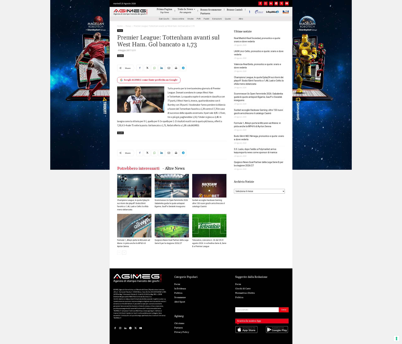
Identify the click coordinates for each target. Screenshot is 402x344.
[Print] (176, 68)
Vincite (190, 18)
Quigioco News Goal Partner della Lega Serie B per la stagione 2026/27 (258, 164)
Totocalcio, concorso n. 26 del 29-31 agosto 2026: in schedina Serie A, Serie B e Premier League (209, 243)
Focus (128, 26)
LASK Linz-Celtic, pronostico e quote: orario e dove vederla (258, 53)
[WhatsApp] (154, 68)
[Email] (169, 68)
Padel (206, 18)
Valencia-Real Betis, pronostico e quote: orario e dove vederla (257, 66)
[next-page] (124, 253)
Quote (228, 18)
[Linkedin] (271, 3)
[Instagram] (265, 3)
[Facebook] (260, 3)
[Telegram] (276, 3)
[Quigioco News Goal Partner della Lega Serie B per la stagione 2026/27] (172, 225)
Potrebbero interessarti (138, 168)
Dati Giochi (164, 18)
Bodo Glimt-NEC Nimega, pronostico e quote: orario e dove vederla (259, 138)
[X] (281, 3)
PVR (199, 18)
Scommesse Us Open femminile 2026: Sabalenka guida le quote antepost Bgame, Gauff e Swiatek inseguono (171, 203)
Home (120, 26)
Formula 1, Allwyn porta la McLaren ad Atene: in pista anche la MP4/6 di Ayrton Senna (133, 243)
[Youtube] (287, 3)
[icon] (246, 332)
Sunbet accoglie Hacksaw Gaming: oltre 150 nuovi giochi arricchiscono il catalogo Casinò (208, 203)
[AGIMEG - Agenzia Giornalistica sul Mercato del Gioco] (130, 12)
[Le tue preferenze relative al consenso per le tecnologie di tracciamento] (396, 338)
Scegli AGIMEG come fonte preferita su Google (150, 80)
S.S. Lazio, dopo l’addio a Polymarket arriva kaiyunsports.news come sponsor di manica (255, 151)
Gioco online (178, 18)
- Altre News (174, 168)
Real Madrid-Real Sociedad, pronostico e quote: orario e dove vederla (257, 40)
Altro (241, 18)
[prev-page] (119, 253)
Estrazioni (217, 18)
